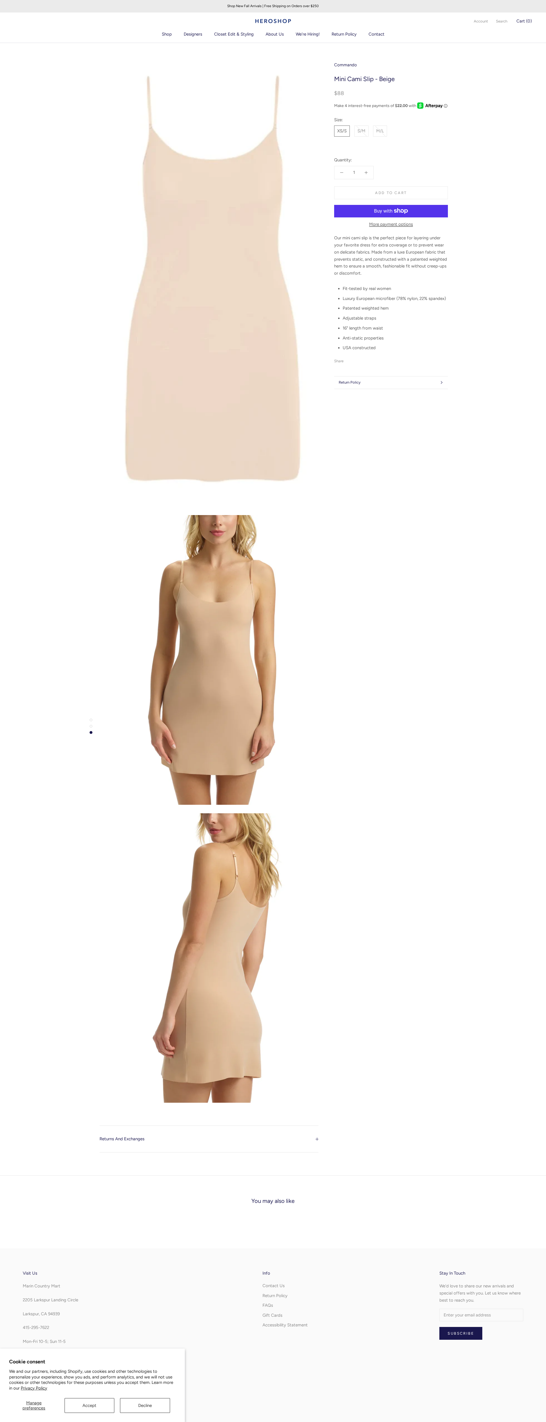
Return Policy (344, 34)
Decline (145, 1405)
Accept (89, 1405)
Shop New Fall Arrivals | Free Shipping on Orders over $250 (273, 6)
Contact (376, 34)
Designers (193, 34)
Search (501, 21)
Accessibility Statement (285, 1325)
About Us (275, 34)
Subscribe (461, 1333)
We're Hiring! (308, 34)
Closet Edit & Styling (234, 34)
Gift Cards (272, 1315)
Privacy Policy (34, 1388)
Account (481, 21)
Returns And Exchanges (122, 1138)
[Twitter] (356, 359)
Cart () (524, 21)
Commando (345, 64)
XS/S (342, 130)
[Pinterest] (363, 359)
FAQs (267, 1305)
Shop (167, 34)
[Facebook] (349, 359)
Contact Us (273, 1285)
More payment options (391, 224)
